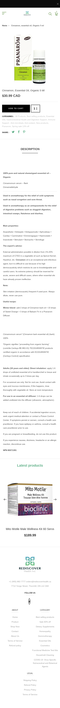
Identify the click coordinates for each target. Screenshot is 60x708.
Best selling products (45, 617)
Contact (15, 631)
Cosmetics (45, 645)
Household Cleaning (45, 655)
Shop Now (15, 626)
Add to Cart (16, 108)
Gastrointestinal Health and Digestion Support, (27, 120)
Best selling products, (36, 116)
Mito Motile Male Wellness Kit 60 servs (30, 529)
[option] (30, 59)
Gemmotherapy (45, 636)
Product (15, 622)
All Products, (21, 116)
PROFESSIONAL (10, 219)
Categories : (8, 116)
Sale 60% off (45, 622)
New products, (42, 123)
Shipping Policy (30, 680)
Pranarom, (7, 126)
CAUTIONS (8, 406)
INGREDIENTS (18, 328)
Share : (5, 132)
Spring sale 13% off (20, 126)
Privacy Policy (30, 690)
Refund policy (15, 645)
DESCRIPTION (9, 167)
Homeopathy (45, 631)
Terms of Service (15, 641)
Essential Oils (45, 641)
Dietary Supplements (45, 626)
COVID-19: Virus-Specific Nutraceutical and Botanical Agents (45, 663)
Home (4, 26)
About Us (15, 636)
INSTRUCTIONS (10, 362)
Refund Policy (30, 685)
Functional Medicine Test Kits (45, 650)
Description (30, 149)
